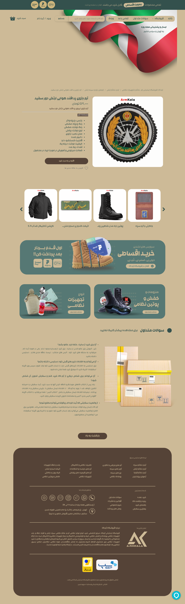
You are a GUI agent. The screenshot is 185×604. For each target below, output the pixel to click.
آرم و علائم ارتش (139, 469)
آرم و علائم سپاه (139, 465)
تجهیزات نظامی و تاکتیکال (52, 536)
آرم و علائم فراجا (140, 473)
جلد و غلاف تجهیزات (52, 465)
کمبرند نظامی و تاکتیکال (81, 465)
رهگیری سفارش (139, 509)
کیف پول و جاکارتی (52, 473)
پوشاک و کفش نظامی (98, 536)
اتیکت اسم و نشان (52, 469)
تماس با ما (123, 18)
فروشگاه (159, 18)
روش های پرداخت (114, 509)
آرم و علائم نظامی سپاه (60, 533)
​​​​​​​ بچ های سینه (116, 473)
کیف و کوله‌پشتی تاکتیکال (78, 536)
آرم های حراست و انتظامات (80, 469)
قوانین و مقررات (114, 501)
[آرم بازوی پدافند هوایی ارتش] (127, 132)
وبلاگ (111, 18)
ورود (48, 18)
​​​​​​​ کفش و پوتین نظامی (51, 476)
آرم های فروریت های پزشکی (80, 473)
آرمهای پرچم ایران (139, 476)
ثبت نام (40, 18)
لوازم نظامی (74, 533)
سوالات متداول (140, 18)
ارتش (48, 533)
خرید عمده (141, 497)
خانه (170, 18)
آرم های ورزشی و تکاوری (112, 465)
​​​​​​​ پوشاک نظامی (116, 476)
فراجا (42, 533)
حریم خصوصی (115, 505)
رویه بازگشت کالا (139, 501)
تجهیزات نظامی (85, 476)
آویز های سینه (116, 469)
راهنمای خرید (140, 505)
